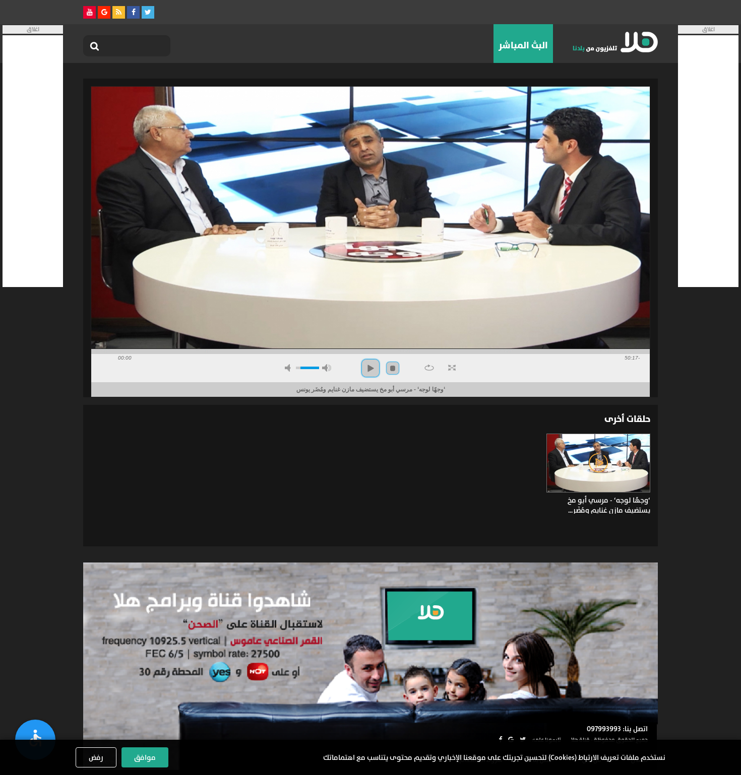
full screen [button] (452, 367)
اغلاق (708, 29)
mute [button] (289, 368)
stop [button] (393, 368)
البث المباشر (523, 45)
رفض (96, 757)
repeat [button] (429, 367)
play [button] (370, 368)
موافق (145, 757)
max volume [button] (326, 368)
